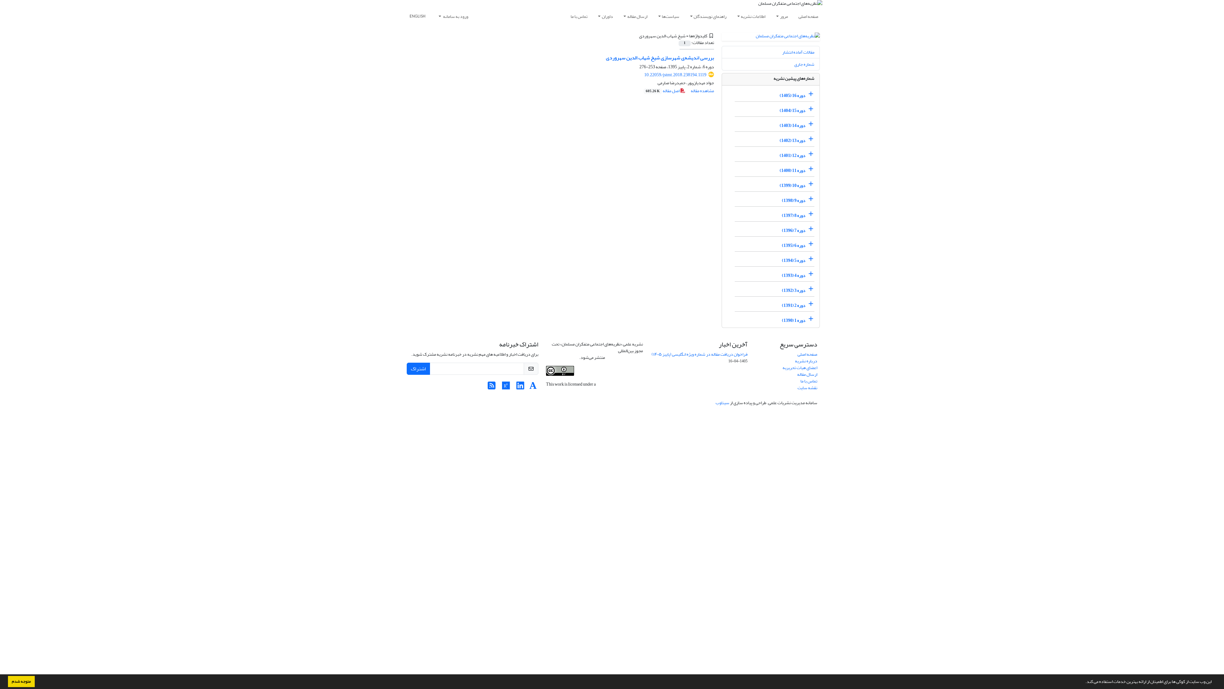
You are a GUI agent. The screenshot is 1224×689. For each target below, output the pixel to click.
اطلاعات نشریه (753, 16)
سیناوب (722, 402)
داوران (607, 16)
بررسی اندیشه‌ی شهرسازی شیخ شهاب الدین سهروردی (660, 58)
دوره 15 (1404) (792, 110)
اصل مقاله (663, 90)
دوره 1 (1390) (793, 320)
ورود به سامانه (455, 16)
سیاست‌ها (670, 16)
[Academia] (533, 387)
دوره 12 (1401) (792, 155)
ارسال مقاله (637, 16)
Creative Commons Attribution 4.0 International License (600, 354)
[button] (1084, 682)
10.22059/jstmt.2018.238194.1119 (675, 74)
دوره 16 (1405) (792, 95)
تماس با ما (579, 16)
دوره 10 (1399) (792, 185)
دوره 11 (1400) (792, 170)
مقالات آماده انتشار (798, 52)
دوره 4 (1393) (793, 275)
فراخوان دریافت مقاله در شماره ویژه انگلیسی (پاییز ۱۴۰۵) (699, 354)
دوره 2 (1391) (793, 305)
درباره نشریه (806, 361)
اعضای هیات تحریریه (800, 367)
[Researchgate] (506, 387)
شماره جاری (804, 64)
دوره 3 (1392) (793, 290)
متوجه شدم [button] (21, 681)
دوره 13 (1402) (792, 140)
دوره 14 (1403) (792, 125)
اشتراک (418, 369)
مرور (784, 16)
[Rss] (492, 387)
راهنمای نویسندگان (710, 16)
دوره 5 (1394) (793, 260)
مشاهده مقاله (702, 90)
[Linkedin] (520, 387)
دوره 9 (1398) (793, 200)
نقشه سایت (807, 387)
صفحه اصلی (808, 16)
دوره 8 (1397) (793, 215)
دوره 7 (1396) (793, 230)
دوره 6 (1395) (793, 245)
